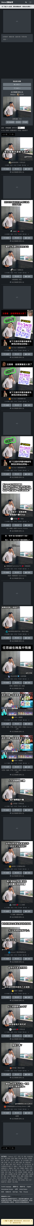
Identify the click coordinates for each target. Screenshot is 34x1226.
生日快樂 (26, 1160)
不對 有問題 (21, 1180)
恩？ (30, 1180)
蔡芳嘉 (14, 1068)
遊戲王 (26, 1178)
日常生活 (22, 162)
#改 (7, 528)
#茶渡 (19, 130)
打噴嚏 (22, 1168)
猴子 (2, 1158)
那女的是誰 (14, 676)
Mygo (19, 1170)
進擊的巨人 (4, 1168)
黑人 (23, 1170)
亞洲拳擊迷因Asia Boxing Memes (16, 1106)
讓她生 (11, 1168)
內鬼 (20, 1166)
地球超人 (17, 1160)
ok (22, 1164)
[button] (27, 165)
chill (9, 1162)
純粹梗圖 (23, 676)
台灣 (31, 1168)
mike (8, 1176)
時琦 (15, 717)
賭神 (27, 1174)
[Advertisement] (17, 60)
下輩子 (12, 1160)
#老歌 (23, 686)
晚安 (20, 1162)
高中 (31, 1160)
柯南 (25, 1158)
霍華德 (26, 1176)
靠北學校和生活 (21, 952)
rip (13, 1172)
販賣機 (10, 1174)
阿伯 (13, 1180)
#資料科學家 (19, 914)
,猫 (4, 1160)
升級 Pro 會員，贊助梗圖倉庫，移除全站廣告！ (18, 7)
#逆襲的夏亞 (13, 130)
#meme (25, 528)
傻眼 (22, 1176)
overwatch (4, 1180)
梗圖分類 (11, 37)
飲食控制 (30, 1156)
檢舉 (20, 165)
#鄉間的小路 (17, 686)
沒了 (15, 1156)
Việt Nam (15, 1192)
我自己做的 (25, 631)
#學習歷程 (15, 280)
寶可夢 (15, 1174)
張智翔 (14, 1029)
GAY (10, 1178)
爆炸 (19, 1174)
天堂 (6, 1172)
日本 (2, 1192)
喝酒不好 (4, 1182)
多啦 (17, 1162)
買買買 (20, 1172)
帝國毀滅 (13, 1176)
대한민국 (8, 1192)
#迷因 (15, 528)
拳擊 (29, 1106)
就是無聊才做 (22, 348)
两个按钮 (7, 1158)
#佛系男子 (25, 130)
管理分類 (24, 37)
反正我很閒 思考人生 (18, 172)
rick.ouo (13, 952)
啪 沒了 (19, 1164)
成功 (10, 1164)
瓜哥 (19, 1156)
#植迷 (9, 576)
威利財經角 (15, 162)
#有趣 (24, 727)
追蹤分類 (17, 37)
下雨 (16, 1172)
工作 (22, 231)
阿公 (14, 1178)
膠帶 (9, 1180)
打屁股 (30, 1158)
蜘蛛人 (16, 1166)
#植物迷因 (15, 576)
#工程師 (13, 914)
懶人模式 (17, 84)
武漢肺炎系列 (21, 866)
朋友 (25, 1156)
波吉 (15, 270)
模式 (18, 1176)
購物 (16, 1158)
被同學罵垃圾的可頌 (14, 631)
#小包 (3, 130)
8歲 (2, 1162)
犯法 (7, 1160)
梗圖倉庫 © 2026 (5, 1196)
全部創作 (5, 37)
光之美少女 (27, 1164)
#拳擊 (17, 1116)
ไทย (21, 1192)
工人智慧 (22, 905)
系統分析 (28, 1162)
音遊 (22, 519)
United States (23, 1189)
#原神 (3, 727)
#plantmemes (22, 576)
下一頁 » (11, 134)
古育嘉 (15, 803)
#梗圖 (11, 528)
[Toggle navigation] (30, 2)
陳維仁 (15, 231)
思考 (5, 1178)
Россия (26, 1192)
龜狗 (23, 1174)
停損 (12, 1158)
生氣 (5, 1162)
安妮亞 (27, 1168)
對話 (27, 1180)
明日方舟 (29, 1166)
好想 (29, 1172)
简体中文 (22, 1187)
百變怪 (25, 1172)
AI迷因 (14, 905)
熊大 (15, 1168)
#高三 (20, 280)
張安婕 (15, 519)
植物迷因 (27, 566)
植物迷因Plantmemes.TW (13, 566)
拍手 (14, 1164)
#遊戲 (7, 727)
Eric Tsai (13, 348)
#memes (20, 528)
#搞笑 (20, 727)
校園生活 (20, 270)
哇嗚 (15, 1170)
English (29, 1187)
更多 (4, 39)
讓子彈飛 (4, 1170)
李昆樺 (22, 94)
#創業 (7, 130)
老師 (7, 1164)
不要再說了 (20, 1178)
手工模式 (17, 88)
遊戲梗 (21, 717)
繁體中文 (15, 1187)
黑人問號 (15, 1182)
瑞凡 (6, 1174)
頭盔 (9, 1172)
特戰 (19, 1158)
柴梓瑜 (14, 866)
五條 (27, 1170)
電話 (5, 1176)
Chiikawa (10, 1156)
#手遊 (11, 727)
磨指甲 (9, 1182)
